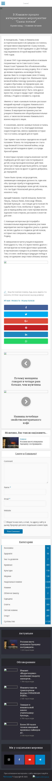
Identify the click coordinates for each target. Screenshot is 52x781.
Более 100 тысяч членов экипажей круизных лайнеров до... (30, 728)
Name (7, 487)
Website (7, 510)
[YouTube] (30, 760)
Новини (23, 439)
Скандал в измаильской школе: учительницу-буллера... (27, 710)
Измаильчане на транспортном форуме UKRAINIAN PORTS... (30, 691)
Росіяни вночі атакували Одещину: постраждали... (31, 442)
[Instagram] (9, 760)
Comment (8, 461)
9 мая (7, 300)
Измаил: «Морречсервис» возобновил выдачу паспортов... (30, 674)
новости (16, 300)
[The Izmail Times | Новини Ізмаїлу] (26, 3)
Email (7, 499)
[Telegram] (40, 760)
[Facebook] (19, 760)
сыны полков (28, 300)
